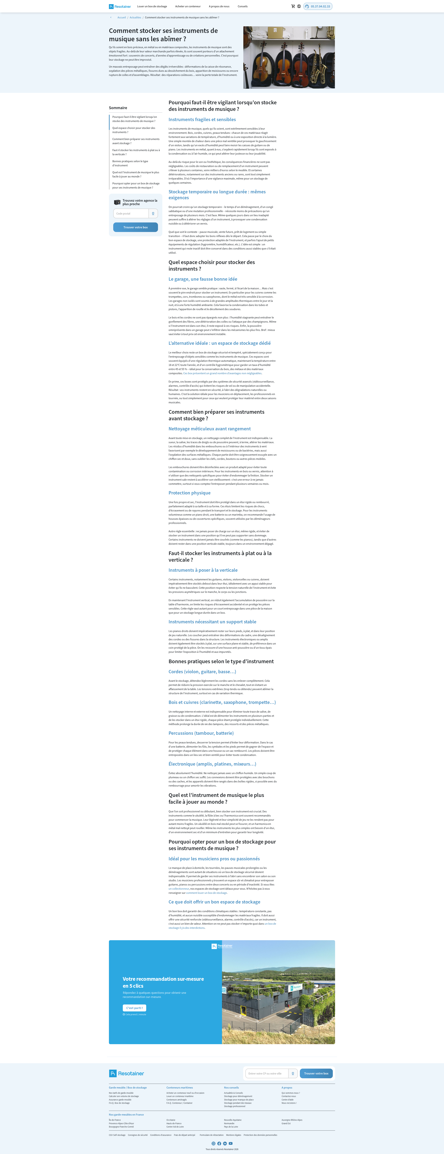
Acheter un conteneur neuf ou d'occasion (185, 1092)
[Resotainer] (120, 6)
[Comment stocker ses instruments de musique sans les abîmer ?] (289, 57)
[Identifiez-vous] (300, 6)
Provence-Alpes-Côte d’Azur (121, 1123)
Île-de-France (115, 1119)
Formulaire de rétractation (212, 1135)
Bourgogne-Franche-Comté (121, 1126)
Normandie (229, 1123)
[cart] (293, 6)
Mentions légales (234, 1135)
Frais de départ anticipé (185, 1135)
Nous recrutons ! (289, 1103)
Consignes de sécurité (138, 1135)
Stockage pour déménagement (238, 1096)
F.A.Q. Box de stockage (119, 1103)
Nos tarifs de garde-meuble (121, 1092)
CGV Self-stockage (117, 1135)
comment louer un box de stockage (206, 892)
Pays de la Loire (231, 1126)
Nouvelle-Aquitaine (232, 1119)
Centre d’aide (287, 1099)
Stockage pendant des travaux (237, 1103)
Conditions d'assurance (161, 1135)
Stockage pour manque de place (239, 1099)
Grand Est (286, 1123)
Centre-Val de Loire (175, 1126)
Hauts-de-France (173, 1123)
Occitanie (170, 1119)
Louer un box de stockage (152, 6)
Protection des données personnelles (260, 1135)
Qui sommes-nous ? (291, 1092)
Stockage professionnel (234, 1106)
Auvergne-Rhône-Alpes (292, 1119)
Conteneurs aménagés (176, 1099)
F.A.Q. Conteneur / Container (179, 1103)
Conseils (243, 6)
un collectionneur (179, 888)
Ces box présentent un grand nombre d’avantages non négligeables (222, 373)
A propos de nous (219, 6)
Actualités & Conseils (233, 1092)
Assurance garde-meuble (120, 1099)
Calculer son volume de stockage (124, 1096)
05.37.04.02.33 (317, 6)
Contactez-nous (289, 1096)
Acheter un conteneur (188, 6)
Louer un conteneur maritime (179, 1096)
